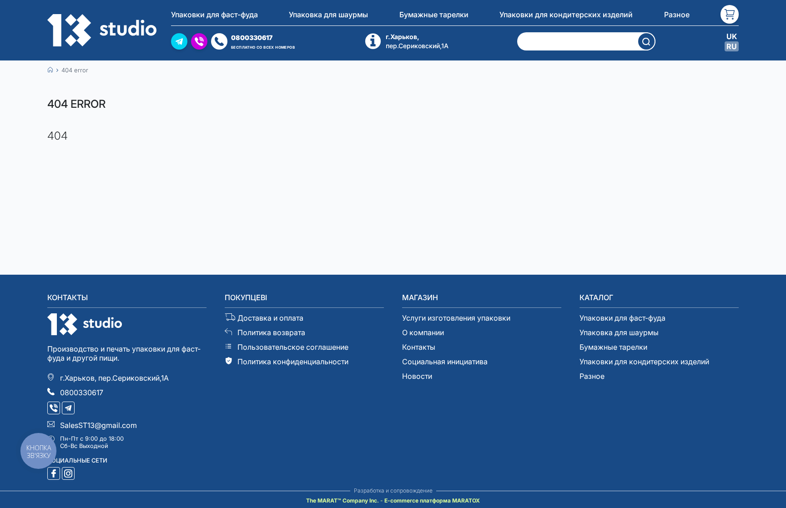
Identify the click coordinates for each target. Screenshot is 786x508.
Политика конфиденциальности (292, 361)
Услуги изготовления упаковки (456, 317)
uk (731, 36)
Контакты (418, 347)
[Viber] (54, 408)
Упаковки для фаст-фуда (214, 14)
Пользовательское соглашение (292, 347)
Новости (417, 376)
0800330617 (81, 392)
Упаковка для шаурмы (328, 14)
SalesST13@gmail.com (98, 425)
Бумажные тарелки (434, 14)
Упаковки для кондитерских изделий (566, 14)
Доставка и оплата (270, 317)
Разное (677, 14)
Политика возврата (271, 332)
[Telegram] (69, 408)
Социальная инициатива (445, 361)
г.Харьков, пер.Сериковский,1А (114, 377)
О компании (423, 332)
